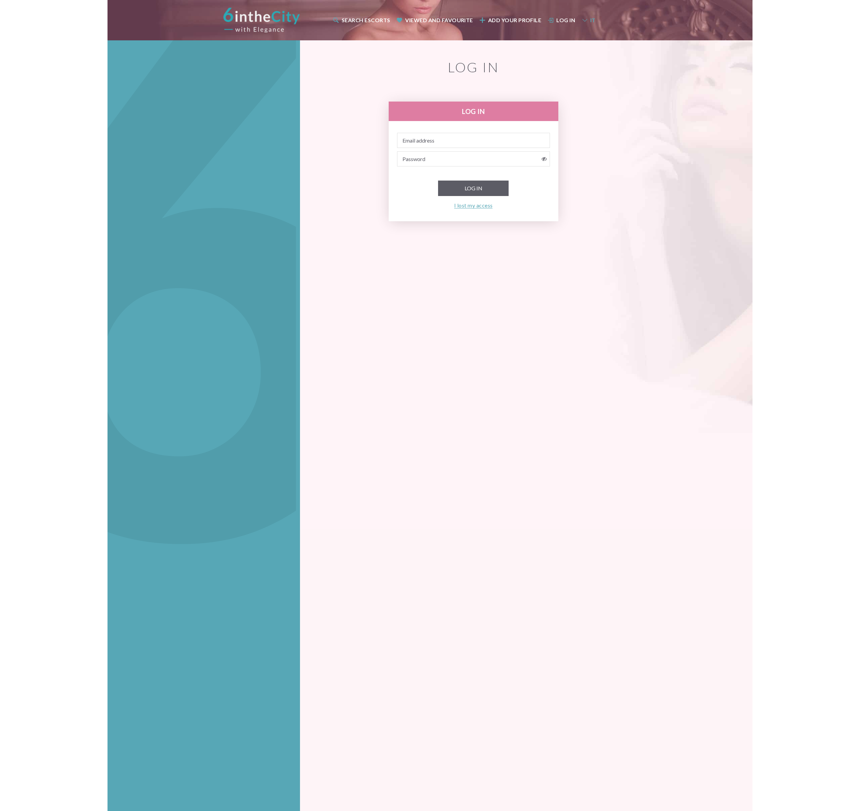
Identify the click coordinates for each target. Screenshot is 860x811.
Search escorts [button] (366, 20)
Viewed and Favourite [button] (439, 20)
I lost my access (473, 205)
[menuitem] (361, 20)
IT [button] (593, 20)
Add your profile (515, 20)
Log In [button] (565, 20)
